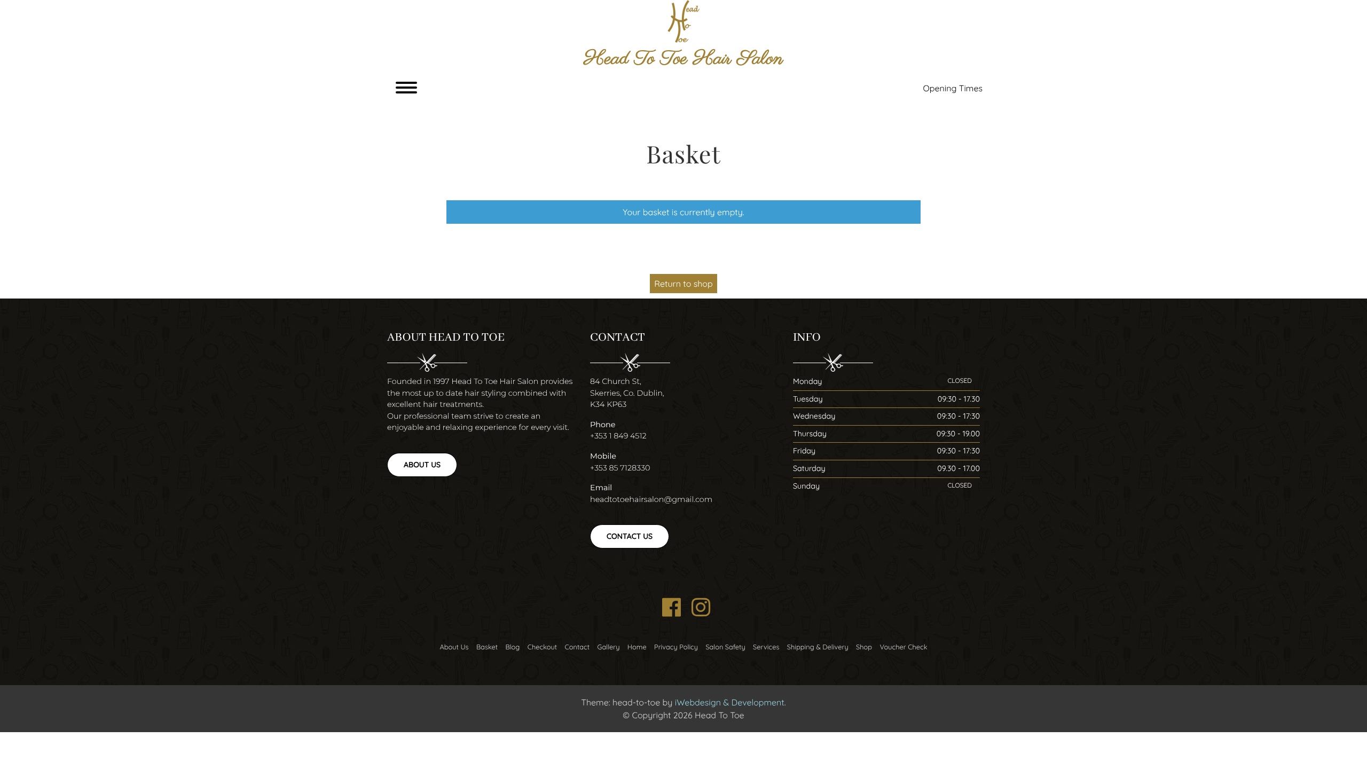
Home (637, 647)
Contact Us (630, 536)
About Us (422, 464)
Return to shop (683, 283)
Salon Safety (725, 647)
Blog (513, 647)
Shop (864, 647)
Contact (577, 647)
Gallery (608, 647)
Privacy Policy (676, 647)
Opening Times (953, 88)
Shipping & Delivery (818, 647)
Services (766, 647)
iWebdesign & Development (729, 702)
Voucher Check (903, 647)
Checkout (542, 647)
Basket (487, 647)
